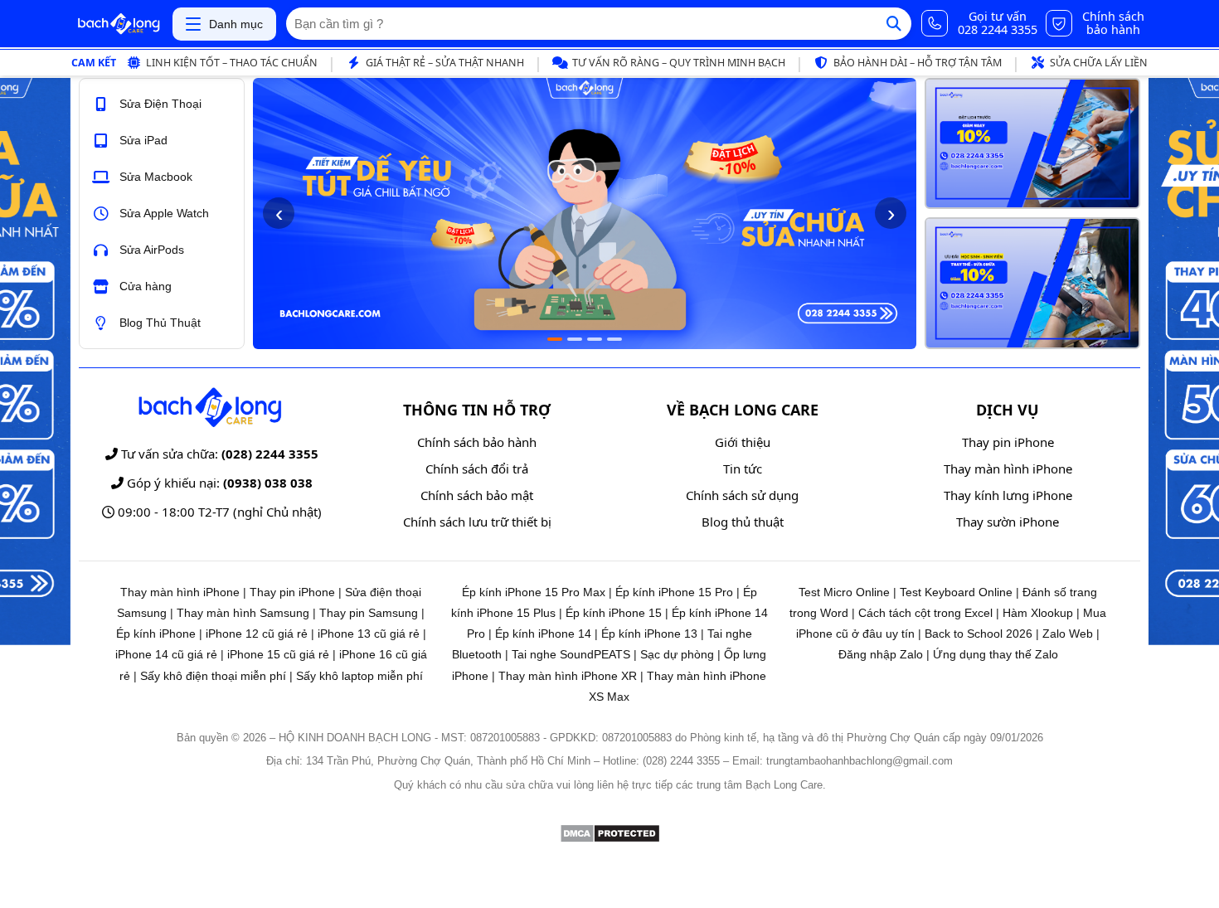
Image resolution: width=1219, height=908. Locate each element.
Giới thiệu (742, 442)
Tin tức (742, 468)
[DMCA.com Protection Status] (610, 839)
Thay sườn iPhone (1007, 521)
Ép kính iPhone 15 (614, 612)
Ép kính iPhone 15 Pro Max (533, 592)
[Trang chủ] (119, 24)
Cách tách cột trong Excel (925, 612)
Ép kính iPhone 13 (649, 633)
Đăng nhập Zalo (880, 654)
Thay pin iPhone (1008, 442)
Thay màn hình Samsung (243, 612)
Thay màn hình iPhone (1008, 468)
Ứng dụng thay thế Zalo (995, 654)
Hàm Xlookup (1038, 612)
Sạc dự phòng (677, 654)
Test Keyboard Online (956, 592)
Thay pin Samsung (368, 612)
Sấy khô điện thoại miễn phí (213, 675)
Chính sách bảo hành (477, 442)
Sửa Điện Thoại (160, 103)
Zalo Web (1067, 633)
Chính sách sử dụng (742, 495)
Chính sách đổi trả (476, 468)
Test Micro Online (844, 592)
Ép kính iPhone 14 (543, 633)
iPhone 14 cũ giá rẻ (166, 654)
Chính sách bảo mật (476, 495)
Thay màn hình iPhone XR (567, 675)
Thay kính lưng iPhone (1008, 495)
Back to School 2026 (978, 633)
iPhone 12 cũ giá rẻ (257, 633)
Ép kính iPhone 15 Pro (674, 592)
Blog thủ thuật (743, 521)
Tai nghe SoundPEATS (571, 654)
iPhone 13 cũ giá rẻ (369, 633)
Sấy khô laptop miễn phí (359, 675)
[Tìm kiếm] (894, 23)
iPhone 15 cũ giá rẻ (278, 654)
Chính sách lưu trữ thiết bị (477, 521)
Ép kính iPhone (156, 633)
